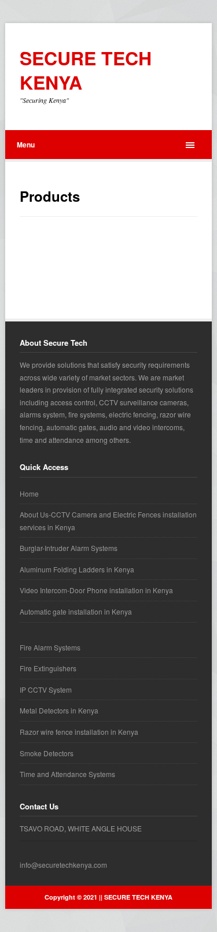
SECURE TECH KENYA (86, 70)
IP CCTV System (46, 689)
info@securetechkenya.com (63, 865)
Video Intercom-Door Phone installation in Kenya (96, 590)
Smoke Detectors (46, 753)
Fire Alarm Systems (50, 647)
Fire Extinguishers (48, 668)
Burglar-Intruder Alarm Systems (68, 548)
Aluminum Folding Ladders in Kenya (77, 569)
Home (29, 493)
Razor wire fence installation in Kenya (79, 732)
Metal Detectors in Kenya (59, 710)
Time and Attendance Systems (67, 774)
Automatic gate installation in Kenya (76, 611)
